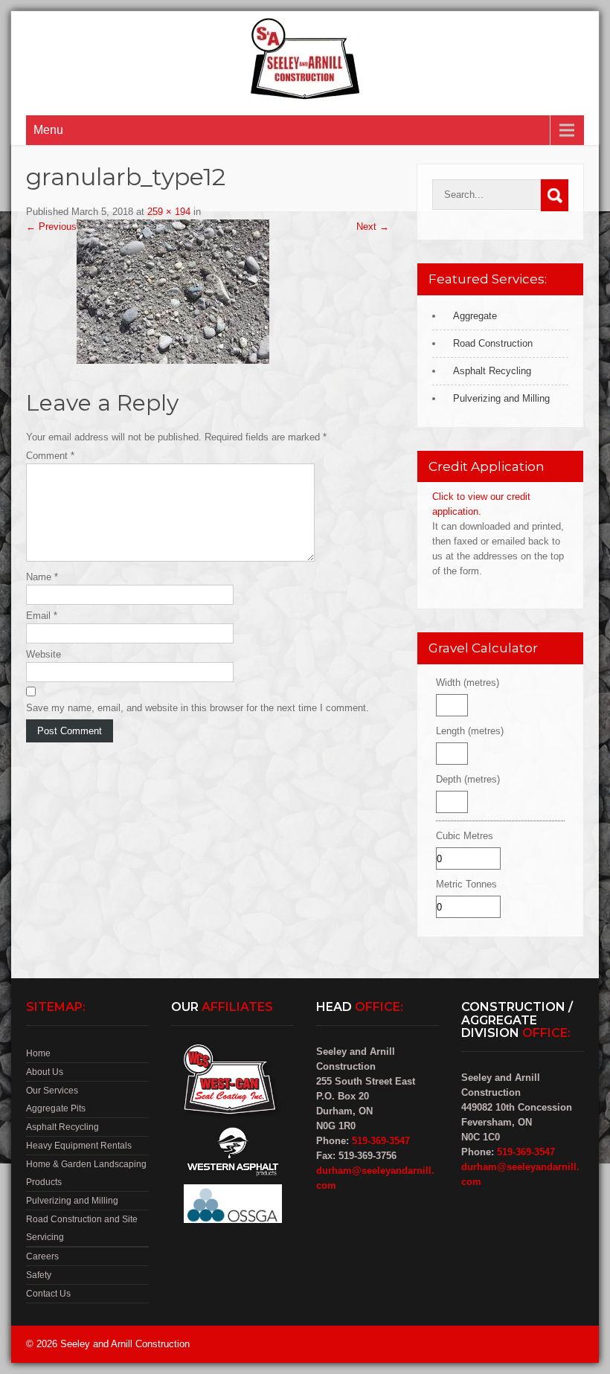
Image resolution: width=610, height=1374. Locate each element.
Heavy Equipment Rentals (79, 1145)
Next (372, 226)
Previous (51, 226)
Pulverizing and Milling (501, 398)
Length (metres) (470, 730)
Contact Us (48, 1293)
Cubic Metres (464, 835)
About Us (44, 1072)
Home (38, 1053)
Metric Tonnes (466, 884)
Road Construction (493, 343)
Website (43, 654)
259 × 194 (168, 211)
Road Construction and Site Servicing (82, 1228)
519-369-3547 (381, 1140)
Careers (42, 1256)
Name (42, 576)
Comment (50, 455)
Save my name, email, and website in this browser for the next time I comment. (197, 707)
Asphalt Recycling (492, 370)
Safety (38, 1275)
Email (41, 615)
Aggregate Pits (56, 1108)
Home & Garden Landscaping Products (86, 1173)
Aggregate (475, 315)
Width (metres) (467, 682)
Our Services (52, 1090)
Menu (48, 129)
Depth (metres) (468, 779)
